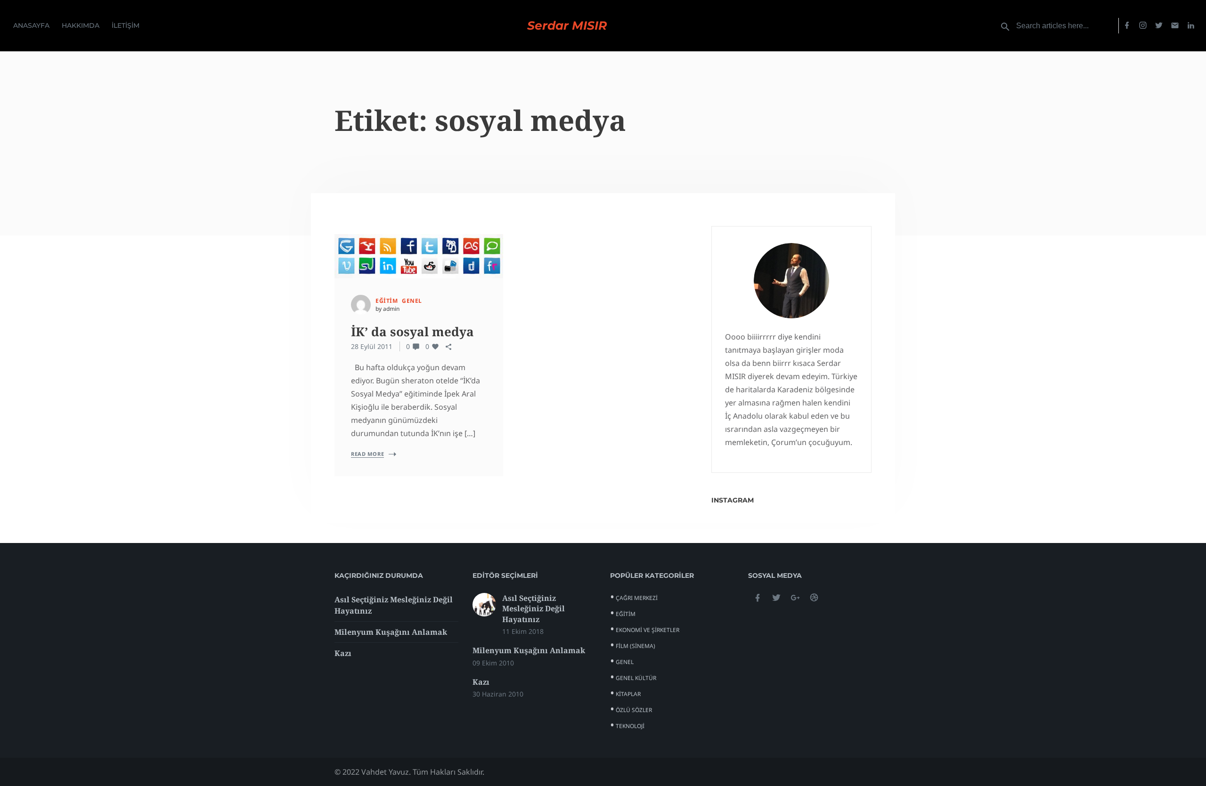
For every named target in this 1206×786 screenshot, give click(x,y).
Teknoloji (630, 726)
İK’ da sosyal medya (412, 331)
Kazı (342, 653)
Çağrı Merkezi (637, 598)
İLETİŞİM (125, 25)
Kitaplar (628, 694)
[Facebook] (1127, 25)
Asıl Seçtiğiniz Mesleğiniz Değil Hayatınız (533, 608)
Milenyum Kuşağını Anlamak (390, 632)
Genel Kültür (636, 678)
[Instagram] (1143, 25)
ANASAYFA (31, 25)
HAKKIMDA (80, 25)
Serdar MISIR (567, 26)
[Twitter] (1159, 25)
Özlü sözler (634, 710)
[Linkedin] (1191, 25)
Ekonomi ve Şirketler (647, 630)
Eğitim (386, 301)
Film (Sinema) (635, 646)
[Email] (1175, 25)
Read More (367, 453)
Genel (412, 301)
